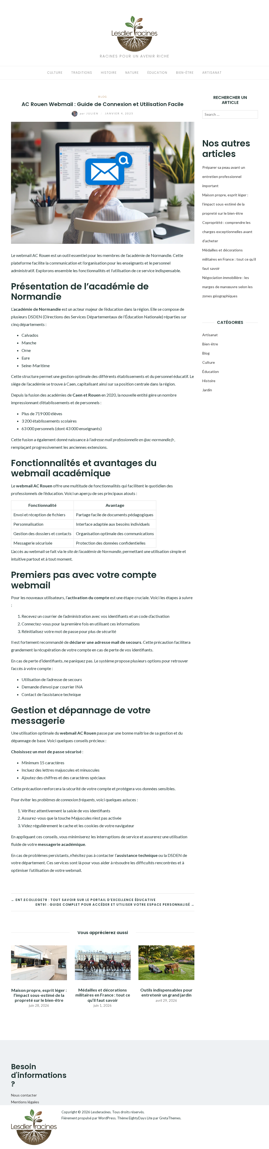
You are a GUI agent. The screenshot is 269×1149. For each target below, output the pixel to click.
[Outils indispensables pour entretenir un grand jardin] (166, 962)
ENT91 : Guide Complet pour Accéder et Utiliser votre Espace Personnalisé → (114, 904)
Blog (102, 96)
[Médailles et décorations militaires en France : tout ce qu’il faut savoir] (103, 962)
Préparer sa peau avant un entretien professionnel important (223, 176)
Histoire (109, 72)
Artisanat (212, 72)
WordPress (107, 1118)
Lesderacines (101, 1112)
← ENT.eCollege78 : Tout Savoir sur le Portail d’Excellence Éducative (83, 900)
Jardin (207, 390)
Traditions (81, 72)
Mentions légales (25, 1102)
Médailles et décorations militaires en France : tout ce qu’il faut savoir (102, 994)
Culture (55, 72)
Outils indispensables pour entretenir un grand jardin (166, 992)
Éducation (157, 72)
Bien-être (185, 72)
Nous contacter (24, 1095)
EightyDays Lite (140, 1118)
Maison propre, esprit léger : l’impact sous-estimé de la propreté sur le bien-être (39, 995)
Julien (90, 113)
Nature (132, 72)
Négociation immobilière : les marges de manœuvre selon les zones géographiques (227, 286)
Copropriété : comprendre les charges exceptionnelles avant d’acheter (227, 231)
